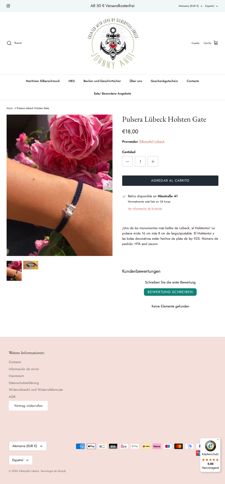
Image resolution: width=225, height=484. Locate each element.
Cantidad (128, 152)
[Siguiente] (107, 185)
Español (209, 6)
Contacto (193, 81)
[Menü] (218, 440)
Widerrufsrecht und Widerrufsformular (36, 389)
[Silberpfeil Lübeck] (113, 43)
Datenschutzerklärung (24, 382)
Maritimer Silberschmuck (43, 81)
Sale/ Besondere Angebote (112, 93)
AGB (12, 396)
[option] (59, 185)
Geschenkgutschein (164, 81)
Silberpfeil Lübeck (152, 141)
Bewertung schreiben (170, 291)
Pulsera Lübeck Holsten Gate (33, 108)
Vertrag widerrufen (28, 405)
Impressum (16, 375)
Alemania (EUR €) (189, 6)
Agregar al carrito (170, 180)
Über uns (136, 81)
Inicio (10, 108)
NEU (72, 81)
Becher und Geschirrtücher (102, 81)
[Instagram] (8, 5)
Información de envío (24, 369)
